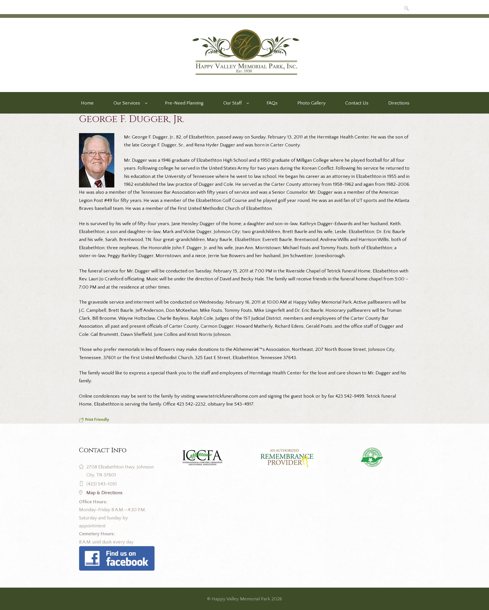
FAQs (272, 103)
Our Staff (232, 103)
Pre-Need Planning (184, 103)
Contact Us (356, 103)
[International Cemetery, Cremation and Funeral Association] (117, 550)
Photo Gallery (311, 103)
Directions (398, 103)
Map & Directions (104, 492)
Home (87, 103)
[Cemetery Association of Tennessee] (372, 458)
